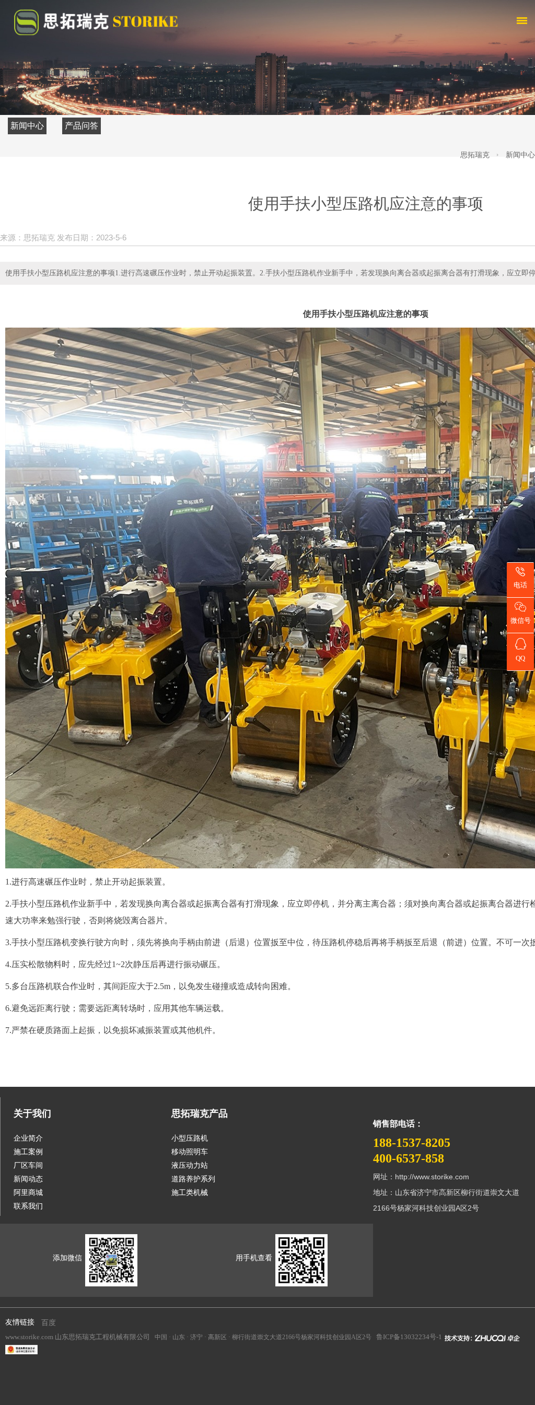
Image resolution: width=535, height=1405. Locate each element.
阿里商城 (28, 1193)
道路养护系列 (193, 1179)
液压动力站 (189, 1165)
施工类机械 (189, 1193)
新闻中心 (27, 125)
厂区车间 (28, 1165)
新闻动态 (28, 1179)
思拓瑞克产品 (199, 1113)
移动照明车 (189, 1152)
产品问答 (81, 125)
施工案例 (28, 1152)
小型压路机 (49, 903)
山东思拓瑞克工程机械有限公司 (102, 1337)
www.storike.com (29, 1337)
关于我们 (32, 1113)
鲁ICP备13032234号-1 (409, 1337)
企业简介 (28, 1138)
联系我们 (28, 1206)
